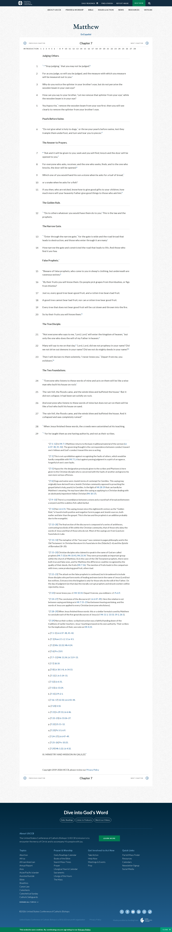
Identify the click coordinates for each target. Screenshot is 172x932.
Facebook (127, 912)
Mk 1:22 (59, 748)
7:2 (52, 645)
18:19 (57, 663)
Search (149, 2)
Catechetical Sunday (29, 893)
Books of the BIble (62, 858)
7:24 (52, 599)
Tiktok (150, 912)
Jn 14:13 (68, 669)
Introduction (31, 49)
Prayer (57, 865)
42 (61, 447)
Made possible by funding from (126, 920)
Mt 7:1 (63, 444)
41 (58, 447)
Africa (22, 858)
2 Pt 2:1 (59, 694)
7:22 (53, 718)
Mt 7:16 (81, 565)
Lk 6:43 (68, 700)
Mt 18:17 (91, 493)
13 (77, 49)
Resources (127, 858)
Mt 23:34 (81, 555)
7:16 (52, 700)
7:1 (51, 444)
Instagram (144, 912)
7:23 (52, 593)
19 (100, 49)
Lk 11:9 (71, 657)
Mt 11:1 (104, 614)
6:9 (63, 730)
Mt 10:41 (72, 555)
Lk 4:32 (67, 748)
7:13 (52, 524)
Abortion (24, 855)
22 (112, 49)
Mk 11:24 (62, 657)
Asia (22, 869)
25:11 (58, 724)
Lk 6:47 (94, 599)
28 (135, 49)
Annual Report (26, 865)
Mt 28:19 (101, 487)
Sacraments (59, 872)
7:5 (51, 468)
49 (100, 599)
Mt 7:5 (72, 459)
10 (66, 49)
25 (123, 49)
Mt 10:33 (78, 593)
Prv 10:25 (63, 742)
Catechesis (25, 890)
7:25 (53, 742)
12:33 (61, 700)
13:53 (111, 614)
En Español (86, 34)
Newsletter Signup (130, 865)
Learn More (109, 838)
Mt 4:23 (88, 627)
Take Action (93, 855)
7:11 (53, 675)
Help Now (139, 3)
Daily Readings (88, 3)
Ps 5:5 (58, 730)
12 (74, 49)
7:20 (53, 706)
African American (27, 862)
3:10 (58, 706)
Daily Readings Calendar (98, 3)
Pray (90, 865)
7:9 (51, 499)
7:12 (52, 509)
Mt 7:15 (61, 555)
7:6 (51, 481)
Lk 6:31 (62, 509)
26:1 (122, 614)
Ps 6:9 (117, 593)
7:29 (52, 620)
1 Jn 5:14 (60, 675)
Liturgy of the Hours (63, 876)
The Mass (58, 879)
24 (119, 49)
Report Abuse (122, 3)
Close (165, 929)
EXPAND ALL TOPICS (28, 902)
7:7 (52, 657)
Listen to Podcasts (84, 820)
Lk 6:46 (67, 712)
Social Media (128, 869)
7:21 (52, 574)
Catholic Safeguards (29, 897)
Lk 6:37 (60, 633)
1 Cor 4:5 (69, 639)
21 (108, 49)
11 (70, 49)
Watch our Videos (102, 820)
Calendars (127, 862)
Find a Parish (107, 3)
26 (127, 49)
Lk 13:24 (59, 687)
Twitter (122, 912)
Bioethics (24, 883)
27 (131, 49)
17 (93, 49)
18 (96, 49)
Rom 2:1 (58, 639)
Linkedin (139, 912)
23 (115, 49)
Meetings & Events (96, 862)
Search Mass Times (62, 862)
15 (85, 49)
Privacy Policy (92, 769)
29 (56, 611)
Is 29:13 (59, 712)
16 (89, 49)
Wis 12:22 (59, 645)
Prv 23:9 (58, 651)
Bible (22, 879)
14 (81, 49)
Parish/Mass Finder (131, 855)
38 (54, 447)
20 (104, 49)
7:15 (52, 552)
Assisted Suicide (27, 876)
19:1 (117, 614)
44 (74, 700)
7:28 (52, 611)
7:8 (52, 669)
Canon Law (24, 886)
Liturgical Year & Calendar (66, 869)
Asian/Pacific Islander (29, 872)
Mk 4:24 (68, 645)
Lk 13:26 (63, 718)
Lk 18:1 (58, 669)
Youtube (133, 912)
